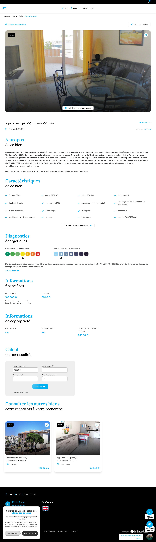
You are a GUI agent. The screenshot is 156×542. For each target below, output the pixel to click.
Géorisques (84, 171)
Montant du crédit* (19, 366)
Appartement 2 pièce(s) (17, 459)
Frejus (21, 16)
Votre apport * (18, 375)
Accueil (7, 16)
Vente (14, 16)
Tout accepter (30, 533)
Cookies (74, 531)
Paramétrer (12, 533)
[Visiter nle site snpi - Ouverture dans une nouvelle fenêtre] (45, 508)
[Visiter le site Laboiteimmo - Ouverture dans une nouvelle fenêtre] (140, 531)
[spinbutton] (54, 378)
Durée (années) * (48, 366)
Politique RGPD (63, 531)
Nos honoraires (49, 531)
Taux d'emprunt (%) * (49, 375)
